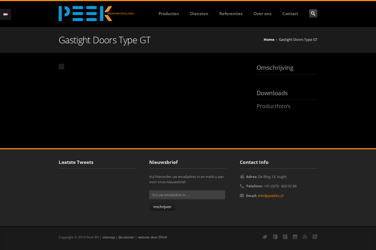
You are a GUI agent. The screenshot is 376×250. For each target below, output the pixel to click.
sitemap (108, 237)
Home (269, 39)
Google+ (285, 237)
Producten (169, 13)
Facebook (275, 237)
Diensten (199, 13)
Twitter (265, 237)
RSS (315, 237)
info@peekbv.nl (271, 195)
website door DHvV (152, 237)
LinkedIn (295, 237)
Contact (290, 13)
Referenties (231, 13)
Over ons (262, 13)
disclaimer (126, 237)
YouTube (305, 237)
